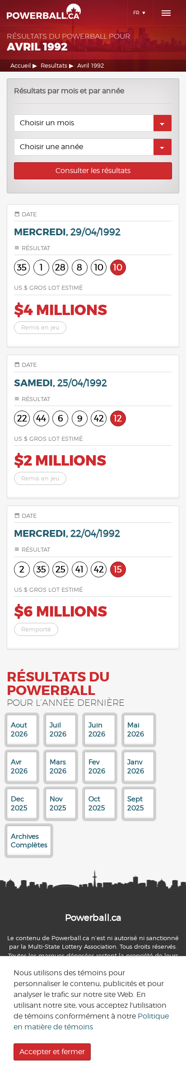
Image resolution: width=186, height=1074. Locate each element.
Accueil (20, 65)
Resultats (54, 65)
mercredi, (67, 232)
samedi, (60, 383)
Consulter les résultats (93, 170)
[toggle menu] (166, 13)
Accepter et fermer (52, 1051)
